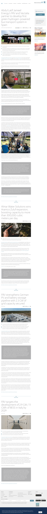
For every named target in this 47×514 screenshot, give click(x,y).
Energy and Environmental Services (22, 494)
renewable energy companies (5, 58)
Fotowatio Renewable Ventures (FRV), (6, 57)
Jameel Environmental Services (14, 242)
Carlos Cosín (3, 266)
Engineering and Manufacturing (13, 495)
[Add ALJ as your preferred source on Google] (17, 28)
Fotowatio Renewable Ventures (5, 331)
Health (10, 494)
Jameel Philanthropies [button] (24, 3)
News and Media (30, 494)
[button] (2, 3)
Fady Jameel (3, 103)
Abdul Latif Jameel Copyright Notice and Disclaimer (10, 196)
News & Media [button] (19, 3)
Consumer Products (20, 495)
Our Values (2, 495)
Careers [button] (29, 3)
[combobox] (26, 500)
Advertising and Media (20, 496)
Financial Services (11, 496)
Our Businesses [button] (10, 3)
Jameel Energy (3, 438)
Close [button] (40, 512)
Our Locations (3, 494)
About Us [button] (6, 3)
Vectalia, (20, 58)
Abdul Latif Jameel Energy (17, 57)
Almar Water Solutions (4, 242)
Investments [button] (14, 3)
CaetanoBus (8, 125)
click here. (39, 23)
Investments (29, 491)
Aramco (2, 244)
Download (40, 14)
